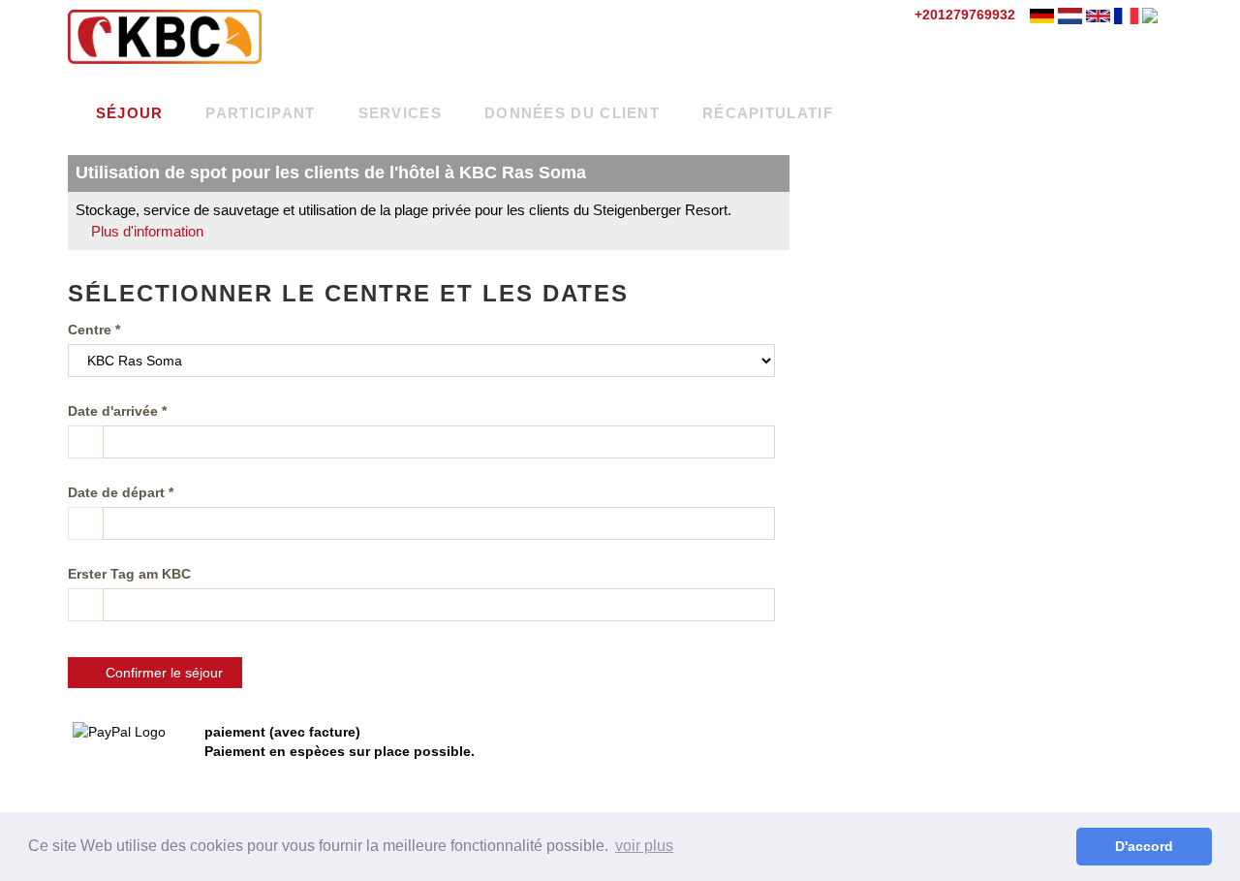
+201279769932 (963, 14)
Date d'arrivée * (117, 411)
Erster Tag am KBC (129, 574)
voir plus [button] (644, 845)
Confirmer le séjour (160, 672)
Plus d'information (145, 231)
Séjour (126, 113)
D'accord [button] (1144, 846)
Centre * (94, 329)
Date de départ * (120, 492)
